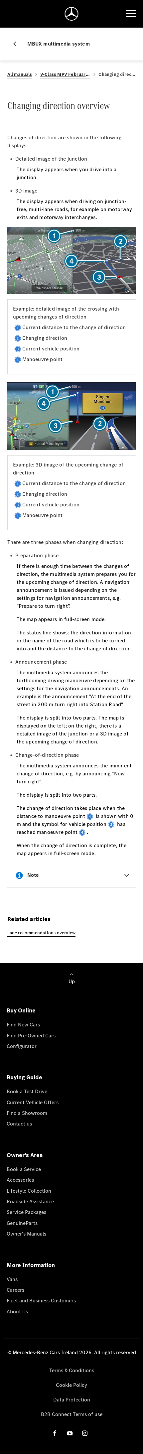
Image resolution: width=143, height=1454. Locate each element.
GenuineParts (22, 1223)
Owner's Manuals (26, 1233)
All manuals (19, 74)
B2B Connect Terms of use (71, 1414)
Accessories (20, 1179)
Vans (12, 1279)
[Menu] (130, 13)
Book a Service (24, 1169)
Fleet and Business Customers (41, 1300)
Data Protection (71, 1399)
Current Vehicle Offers (33, 1102)
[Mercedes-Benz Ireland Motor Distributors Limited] (71, 14)
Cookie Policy (71, 1385)
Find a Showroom (27, 1113)
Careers (15, 1289)
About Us (17, 1311)
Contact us (19, 1123)
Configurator (22, 1046)
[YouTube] (70, 1433)
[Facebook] (55, 1433)
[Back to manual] (17, 44)
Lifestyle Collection (29, 1190)
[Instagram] (85, 1433)
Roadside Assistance (30, 1201)
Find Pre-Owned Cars (31, 1035)
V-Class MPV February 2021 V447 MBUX (65, 74)
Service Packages (26, 1212)
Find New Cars (23, 1024)
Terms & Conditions (71, 1370)
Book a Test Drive (27, 1091)
